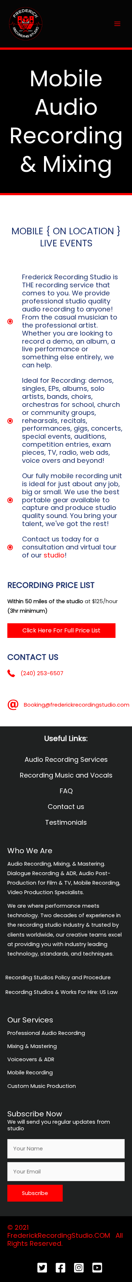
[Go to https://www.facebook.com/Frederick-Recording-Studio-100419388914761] (60, 1268)
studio (54, 555)
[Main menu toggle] (117, 23)
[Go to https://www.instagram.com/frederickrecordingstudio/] (78, 1268)
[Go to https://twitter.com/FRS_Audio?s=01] (42, 1268)
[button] (61, 630)
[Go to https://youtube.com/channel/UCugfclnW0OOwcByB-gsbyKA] (97, 1268)
